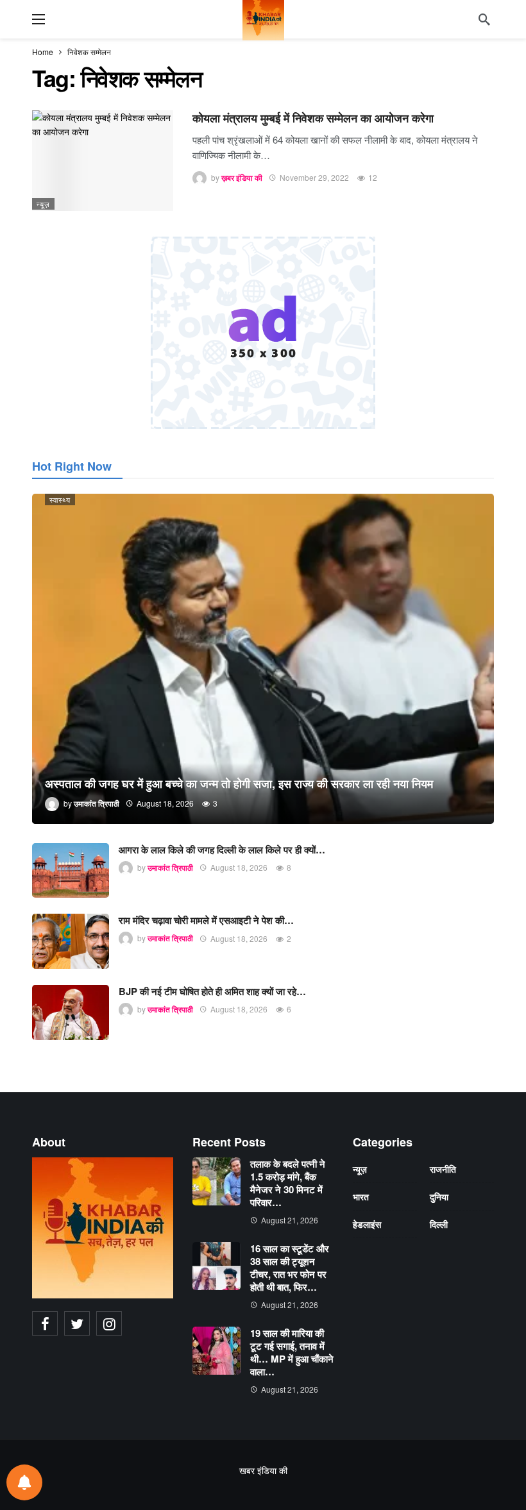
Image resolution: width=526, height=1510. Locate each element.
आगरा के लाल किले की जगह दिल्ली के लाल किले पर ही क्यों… (222, 850)
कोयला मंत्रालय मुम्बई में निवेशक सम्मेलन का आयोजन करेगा (313, 118)
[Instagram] (109, 1323)
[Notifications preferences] (24, 1482)
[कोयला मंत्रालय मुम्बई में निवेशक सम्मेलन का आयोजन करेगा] (102, 160)
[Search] (484, 19)
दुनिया (439, 1196)
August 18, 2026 (238, 867)
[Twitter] (77, 1323)
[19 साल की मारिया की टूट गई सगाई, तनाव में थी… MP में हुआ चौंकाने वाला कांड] (216, 1351)
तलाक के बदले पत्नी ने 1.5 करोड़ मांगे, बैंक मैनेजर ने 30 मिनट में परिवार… (287, 1183)
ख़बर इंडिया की (241, 177)
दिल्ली (439, 1224)
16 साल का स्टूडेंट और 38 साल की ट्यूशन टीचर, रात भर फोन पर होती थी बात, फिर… (289, 1267)
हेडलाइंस (367, 1224)
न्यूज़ (43, 204)
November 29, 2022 (314, 177)
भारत (361, 1196)
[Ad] (263, 333)
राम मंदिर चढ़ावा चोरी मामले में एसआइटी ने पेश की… (206, 920)
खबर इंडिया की (263, 1470)
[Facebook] (45, 1323)
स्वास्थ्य (60, 499)
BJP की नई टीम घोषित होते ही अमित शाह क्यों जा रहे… (212, 991)
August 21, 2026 (289, 1219)
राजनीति (443, 1168)
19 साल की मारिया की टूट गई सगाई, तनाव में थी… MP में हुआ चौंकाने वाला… (292, 1352)
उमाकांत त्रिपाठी (170, 867)
